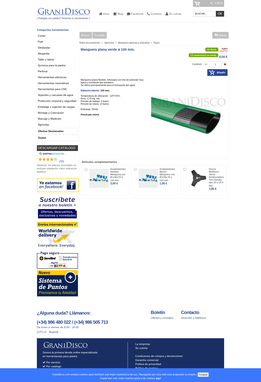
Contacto (156, 13)
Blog (120, 13)
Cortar (41, 35)
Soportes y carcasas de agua (55, 95)
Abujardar (44, 53)
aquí (158, 378)
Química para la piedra (52, 65)
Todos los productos (89, 42)
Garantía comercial (146, 360)
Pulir (40, 41)
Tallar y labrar (46, 59)
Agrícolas (43, 124)
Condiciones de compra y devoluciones (159, 356)
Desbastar (44, 47)
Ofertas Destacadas (51, 131)
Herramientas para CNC (52, 89)
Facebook (136, 13)
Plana (156, 42)
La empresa (142, 344)
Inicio (105, 13)
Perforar (43, 71)
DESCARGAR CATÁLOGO (56, 148)
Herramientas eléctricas (52, 77)
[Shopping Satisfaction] (51, 154)
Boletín (158, 312)
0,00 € (219, 3)
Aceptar (203, 374)
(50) (61, 161)
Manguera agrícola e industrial (134, 42)
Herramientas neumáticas (53, 83)
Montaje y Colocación (51, 112)
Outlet (42, 137)
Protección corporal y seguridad (57, 100)
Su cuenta (174, 13)
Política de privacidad (148, 364)
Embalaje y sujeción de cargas (56, 106)
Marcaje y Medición (49, 118)
